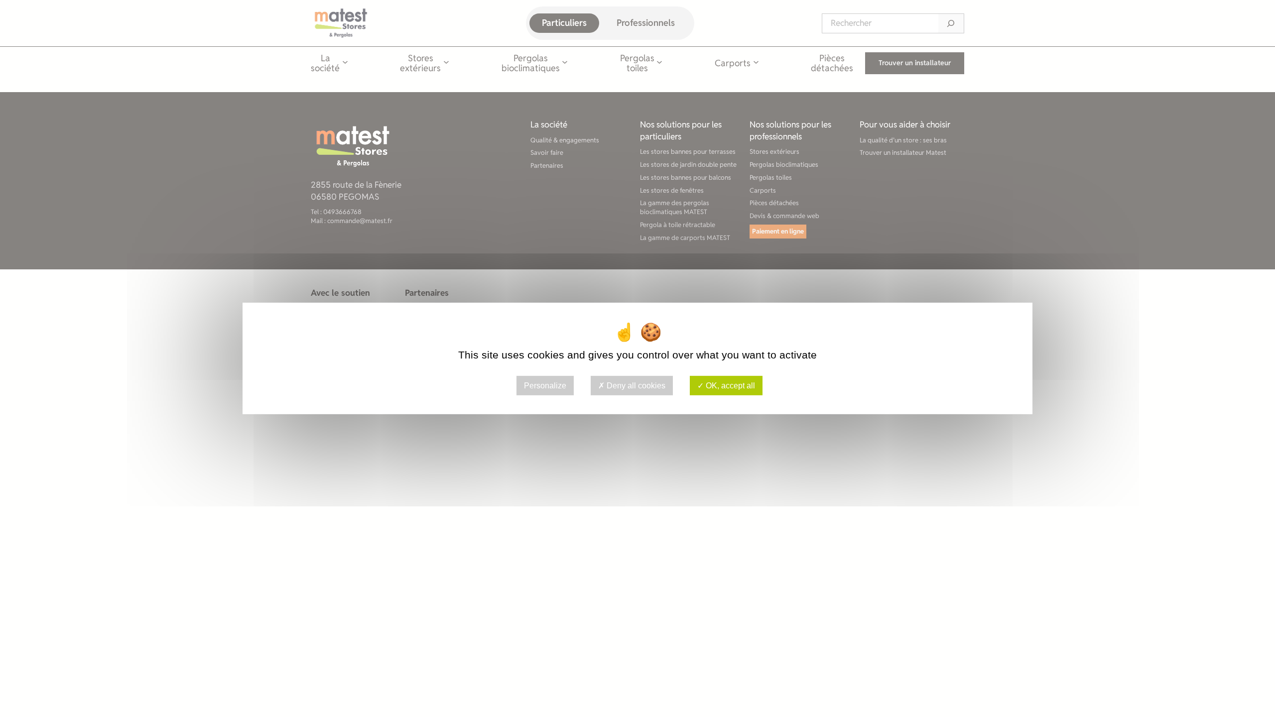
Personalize (545, 385)
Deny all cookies (635, 385)
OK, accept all (729, 385)
